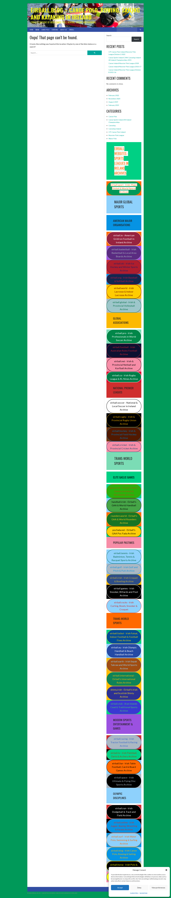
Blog (37, 29)
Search (108, 35)
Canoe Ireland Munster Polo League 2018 (124, 63)
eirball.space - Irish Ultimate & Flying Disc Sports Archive (124, 781)
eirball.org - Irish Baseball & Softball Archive (124, 279)
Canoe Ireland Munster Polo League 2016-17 (125, 67)
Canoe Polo (45, 29)
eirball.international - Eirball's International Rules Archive (123, 679)
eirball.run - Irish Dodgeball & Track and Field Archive (124, 812)
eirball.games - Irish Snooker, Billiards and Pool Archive (124, 592)
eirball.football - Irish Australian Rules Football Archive (124, 350)
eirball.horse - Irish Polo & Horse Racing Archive (123, 866)
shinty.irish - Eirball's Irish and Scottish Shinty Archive (124, 693)
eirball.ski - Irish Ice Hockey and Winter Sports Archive (124, 267)
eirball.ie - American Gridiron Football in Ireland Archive (123, 239)
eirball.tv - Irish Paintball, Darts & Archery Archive (124, 754)
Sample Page (143, 893)
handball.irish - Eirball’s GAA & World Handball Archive (124, 505)
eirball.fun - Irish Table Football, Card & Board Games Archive (124, 767)
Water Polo (113, 139)
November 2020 (114, 99)
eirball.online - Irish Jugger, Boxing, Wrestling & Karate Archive (124, 826)
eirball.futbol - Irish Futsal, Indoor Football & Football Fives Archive (124, 637)
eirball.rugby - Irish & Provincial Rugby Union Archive (124, 420)
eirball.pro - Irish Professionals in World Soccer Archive (124, 336)
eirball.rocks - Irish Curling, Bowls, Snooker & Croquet (124, 606)
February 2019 (114, 105)
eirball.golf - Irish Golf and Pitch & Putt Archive (124, 569)
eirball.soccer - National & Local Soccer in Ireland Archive (124, 406)
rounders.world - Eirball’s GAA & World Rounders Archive (124, 519)
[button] (166, 870)
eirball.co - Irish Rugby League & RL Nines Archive (124, 377)
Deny (139, 888)
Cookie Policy (134, 893)
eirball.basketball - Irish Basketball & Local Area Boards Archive (124, 253)
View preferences (158, 888)
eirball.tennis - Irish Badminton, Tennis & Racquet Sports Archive (124, 557)
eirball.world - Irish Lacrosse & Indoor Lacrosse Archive (124, 291)
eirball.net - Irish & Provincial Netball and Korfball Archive (124, 365)
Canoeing (55, 29)
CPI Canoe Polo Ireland (117, 132)
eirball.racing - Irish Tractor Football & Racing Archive (124, 742)
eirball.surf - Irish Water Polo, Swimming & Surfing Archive (124, 840)
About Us (63, 29)
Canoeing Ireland (115, 129)
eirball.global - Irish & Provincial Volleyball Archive (124, 306)
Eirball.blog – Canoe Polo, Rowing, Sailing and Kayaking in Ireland (85, 13)
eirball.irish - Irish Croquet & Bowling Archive (124, 579)
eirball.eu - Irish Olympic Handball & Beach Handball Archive (124, 651)
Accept (120, 888)
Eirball (71, 29)
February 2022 (114, 95)
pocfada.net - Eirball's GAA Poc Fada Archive (124, 532)
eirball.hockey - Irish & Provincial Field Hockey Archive (123, 434)
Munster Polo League (116, 135)
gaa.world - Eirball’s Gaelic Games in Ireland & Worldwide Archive (124, 491)
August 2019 (113, 102)
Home (31, 29)
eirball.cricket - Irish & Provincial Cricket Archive (124, 446)
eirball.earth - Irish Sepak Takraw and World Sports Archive (124, 665)
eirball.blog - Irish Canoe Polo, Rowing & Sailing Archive (124, 854)
